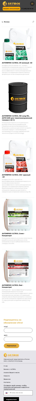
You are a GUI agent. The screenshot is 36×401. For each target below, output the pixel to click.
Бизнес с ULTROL (10, 369)
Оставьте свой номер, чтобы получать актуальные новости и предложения (16, 387)
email (6, 326)
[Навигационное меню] (32, 3)
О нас (6, 366)
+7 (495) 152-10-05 (27, 8)
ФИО (5, 335)
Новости (7, 376)
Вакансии (7, 379)
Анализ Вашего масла (11, 372)
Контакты (7, 382)
